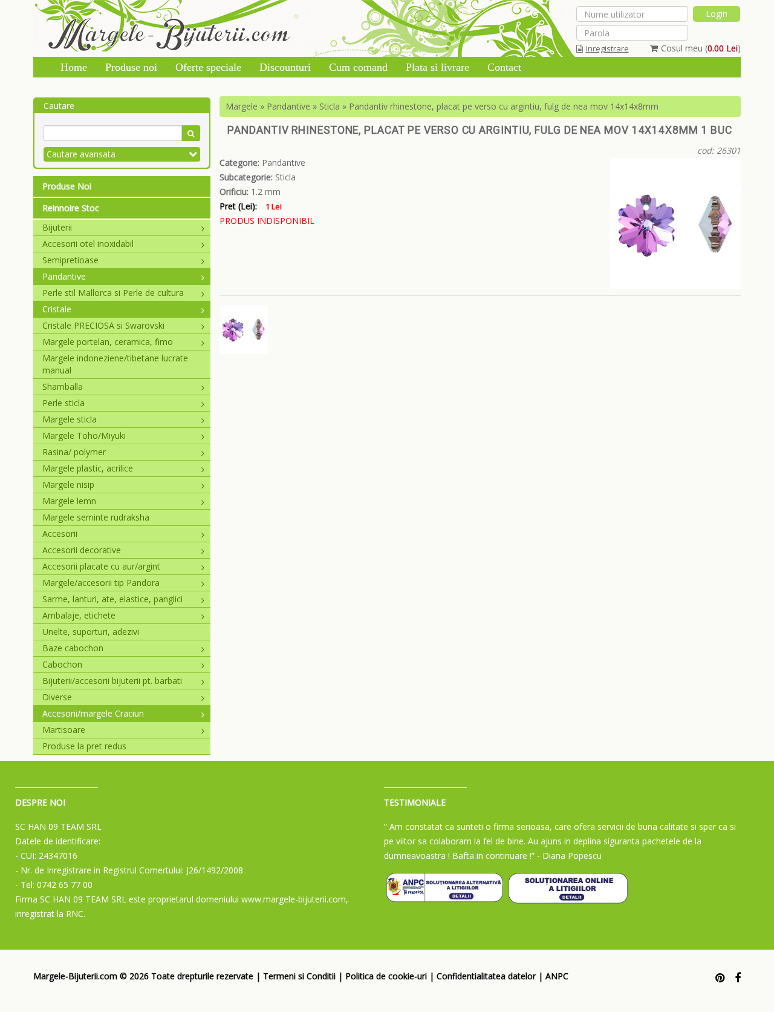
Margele (242, 106)
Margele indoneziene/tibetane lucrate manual (115, 364)
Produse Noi (66, 186)
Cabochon (62, 664)
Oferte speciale (208, 67)
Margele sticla (69, 419)
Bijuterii (57, 227)
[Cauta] (190, 133)
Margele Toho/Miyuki (84, 435)
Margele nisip (68, 484)
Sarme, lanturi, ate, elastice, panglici (112, 599)
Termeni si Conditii (299, 976)
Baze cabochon (72, 648)
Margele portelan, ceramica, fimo (107, 341)
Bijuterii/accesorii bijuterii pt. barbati (112, 680)
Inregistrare (607, 48)
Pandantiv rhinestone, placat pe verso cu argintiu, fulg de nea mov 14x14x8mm (504, 106)
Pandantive (64, 276)
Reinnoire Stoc (70, 208)
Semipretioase (70, 260)
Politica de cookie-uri (386, 976)
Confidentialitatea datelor (486, 976)
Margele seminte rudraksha (95, 517)
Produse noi (131, 67)
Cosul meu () (701, 48)
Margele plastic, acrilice (87, 468)
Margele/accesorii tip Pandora (101, 582)
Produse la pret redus (84, 746)
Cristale (56, 309)
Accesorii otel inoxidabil (88, 243)
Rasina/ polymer (74, 452)
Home (73, 67)
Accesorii (59, 533)
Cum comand (358, 67)
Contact (504, 67)
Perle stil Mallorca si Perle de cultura (113, 292)
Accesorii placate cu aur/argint (101, 566)
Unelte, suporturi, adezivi (90, 631)
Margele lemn (69, 501)
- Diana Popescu (569, 855)
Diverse (57, 697)
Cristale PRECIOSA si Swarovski (103, 325)
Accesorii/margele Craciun (93, 713)
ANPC (556, 976)
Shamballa (62, 386)
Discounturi (285, 67)
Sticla (329, 106)
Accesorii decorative (81, 550)
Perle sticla (63, 403)
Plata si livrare (437, 67)
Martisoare (63, 729)
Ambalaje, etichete (78, 615)
